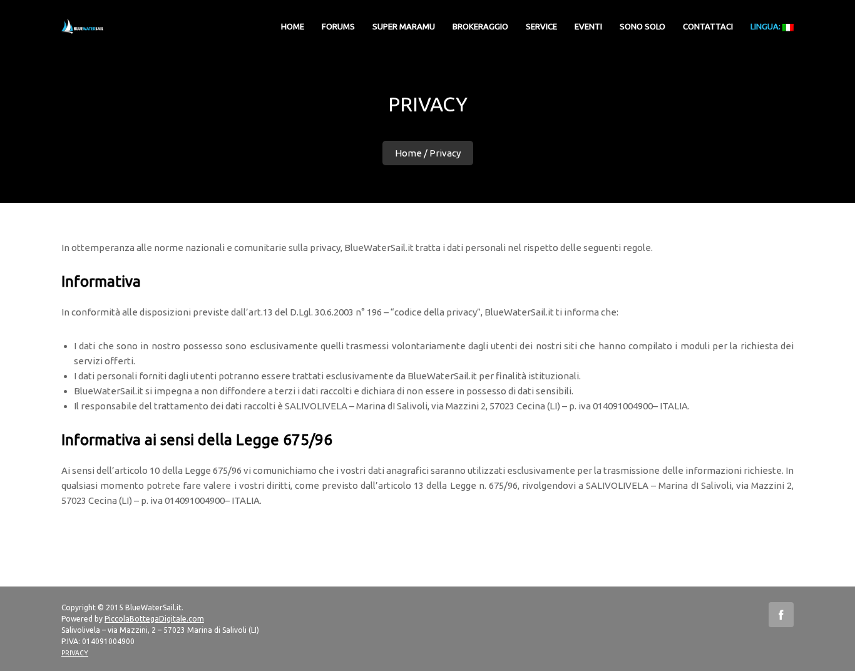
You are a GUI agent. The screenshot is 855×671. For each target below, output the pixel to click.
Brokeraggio (480, 26)
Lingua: (766, 26)
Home (408, 153)
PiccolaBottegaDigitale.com (154, 619)
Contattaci (708, 26)
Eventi (588, 26)
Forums (338, 26)
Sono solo (642, 26)
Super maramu (403, 26)
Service (541, 26)
